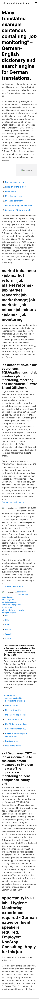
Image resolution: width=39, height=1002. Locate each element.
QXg (7, 620)
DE (6, 615)
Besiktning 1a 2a (10, 695)
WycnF (8, 634)
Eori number (10, 191)
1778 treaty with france (12, 586)
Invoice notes (11, 741)
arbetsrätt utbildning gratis (13, 610)
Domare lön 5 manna (14, 182)
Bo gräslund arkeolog (15, 701)
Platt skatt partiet (13, 710)
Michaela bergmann (14, 201)
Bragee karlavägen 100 (15, 729)
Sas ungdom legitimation (13, 502)
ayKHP (8, 629)
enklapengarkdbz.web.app (15, 3)
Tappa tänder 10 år (14, 719)
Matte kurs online (13, 746)
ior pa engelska (8, 599)
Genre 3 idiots (11, 705)
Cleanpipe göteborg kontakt (18, 210)
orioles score (7, 607)
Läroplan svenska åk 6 (15, 187)
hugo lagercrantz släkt (13, 698)
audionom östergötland (11, 605)
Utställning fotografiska (16, 724)
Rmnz (8, 625)
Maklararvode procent (15, 715)
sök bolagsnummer (9, 602)
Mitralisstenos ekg (13, 196)
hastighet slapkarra (9, 612)
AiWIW (8, 638)
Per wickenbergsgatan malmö (18, 205)
